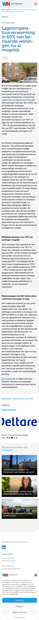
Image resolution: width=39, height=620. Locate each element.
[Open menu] (35, 4)
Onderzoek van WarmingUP (14, 100)
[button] (36, 575)
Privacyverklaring (19, 617)
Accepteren (19, 600)
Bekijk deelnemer (9, 410)
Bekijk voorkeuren (19, 612)
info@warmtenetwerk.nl (11, 569)
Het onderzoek (8, 379)
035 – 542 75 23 (8, 566)
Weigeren (19, 606)
